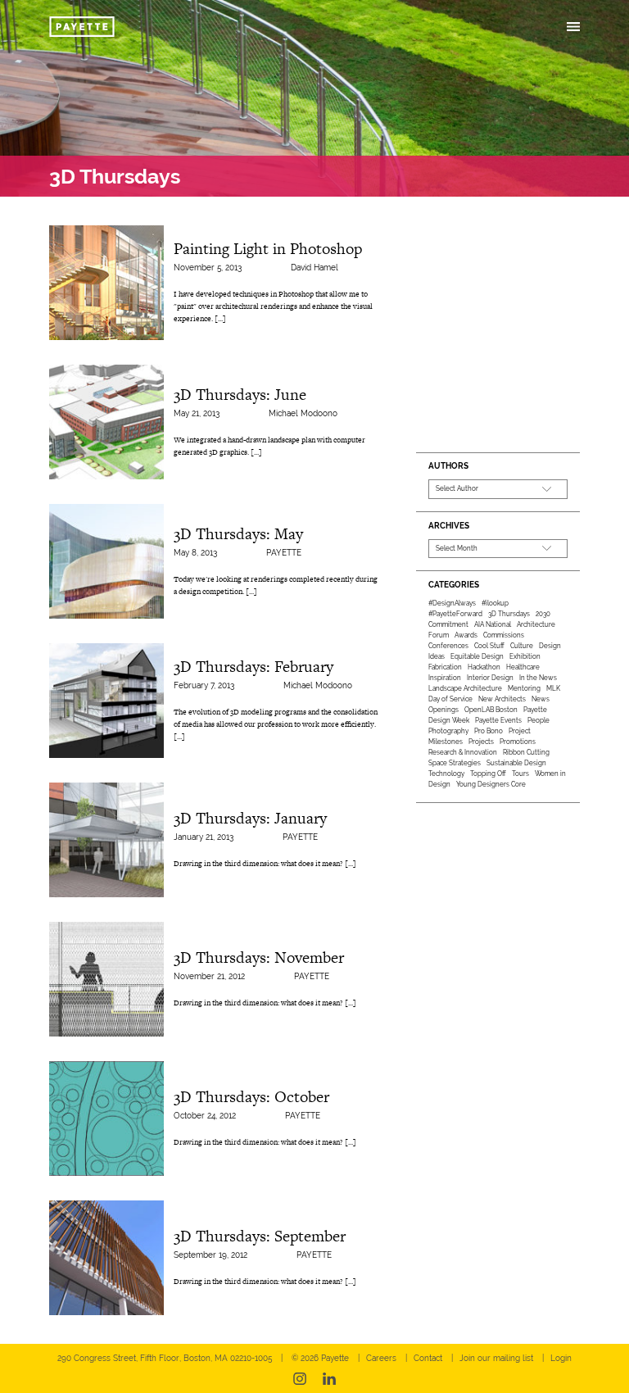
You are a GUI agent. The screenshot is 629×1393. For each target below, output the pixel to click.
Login (561, 1358)
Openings (443, 710)
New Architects (502, 699)
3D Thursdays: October (251, 1097)
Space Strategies (454, 763)
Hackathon (484, 667)
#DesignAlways (452, 603)
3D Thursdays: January (250, 818)
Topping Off (488, 773)
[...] (220, 318)
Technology (446, 773)
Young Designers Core (491, 784)
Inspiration (444, 678)
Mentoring (524, 688)
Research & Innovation (462, 752)
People (538, 720)
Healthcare (523, 667)
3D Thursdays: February (253, 667)
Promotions (518, 741)
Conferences (448, 646)
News (541, 699)
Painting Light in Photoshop (268, 249)
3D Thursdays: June (240, 394)
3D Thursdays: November (259, 957)
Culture (521, 646)
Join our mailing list (496, 1358)
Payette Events (498, 720)
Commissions (503, 635)
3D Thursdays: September (260, 1236)
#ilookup (495, 603)
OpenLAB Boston (491, 710)
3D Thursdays (509, 614)
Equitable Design (477, 656)
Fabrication (445, 667)
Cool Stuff (489, 646)
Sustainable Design (516, 763)
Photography (448, 731)
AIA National (492, 624)
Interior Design (490, 678)
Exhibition (525, 656)
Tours (520, 773)
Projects (481, 741)
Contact (428, 1358)
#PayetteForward (455, 614)
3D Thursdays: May (238, 534)
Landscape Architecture (465, 688)
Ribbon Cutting (526, 752)
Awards (466, 635)
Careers (381, 1358)
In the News (538, 678)
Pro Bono (488, 731)
